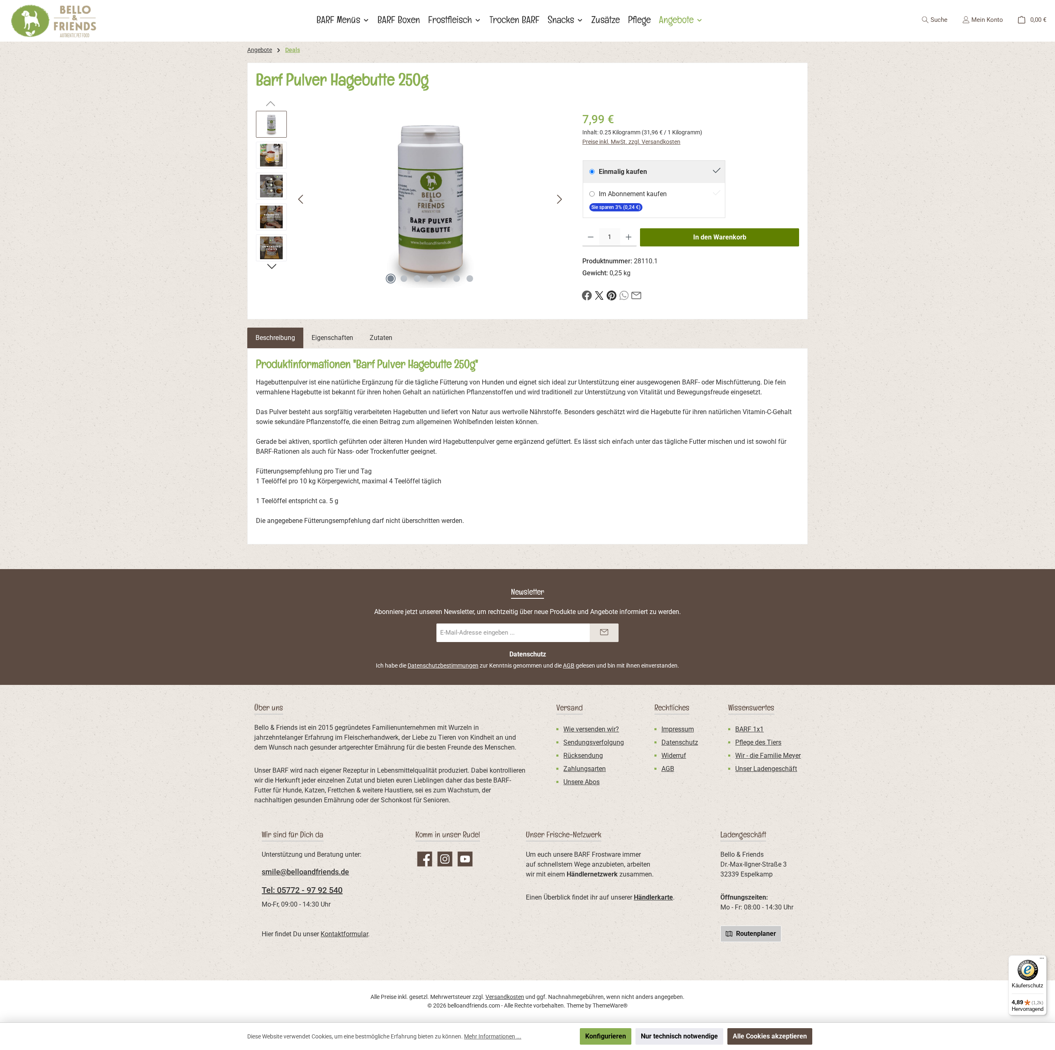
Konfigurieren (605, 1036)
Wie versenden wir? (591, 729)
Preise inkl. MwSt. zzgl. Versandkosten (631, 141)
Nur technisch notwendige (679, 1036)
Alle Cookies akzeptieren (770, 1036)
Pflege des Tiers (758, 742)
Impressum (677, 729)
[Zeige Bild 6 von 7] (456, 278)
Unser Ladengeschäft (766, 769)
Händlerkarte (653, 897)
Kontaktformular (344, 934)
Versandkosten (504, 997)
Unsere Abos (581, 782)
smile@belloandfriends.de (305, 871)
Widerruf (673, 755)
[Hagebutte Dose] (430, 199)
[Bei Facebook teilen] (587, 295)
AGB (568, 665)
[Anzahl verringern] (590, 237)
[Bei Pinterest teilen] (611, 295)
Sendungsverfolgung (593, 742)
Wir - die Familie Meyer (768, 755)
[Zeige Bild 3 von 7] (417, 278)
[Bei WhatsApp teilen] (624, 295)
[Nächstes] (559, 199)
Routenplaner (755, 934)
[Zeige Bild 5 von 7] (443, 278)
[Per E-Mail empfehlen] (636, 295)
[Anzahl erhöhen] (628, 237)
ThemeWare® (610, 1005)
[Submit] (604, 632)
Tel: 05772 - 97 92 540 (302, 890)
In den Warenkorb (719, 237)
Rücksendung (583, 755)
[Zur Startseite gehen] (53, 21)
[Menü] (1042, 960)
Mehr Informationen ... (492, 1036)
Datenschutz (679, 742)
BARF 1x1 (749, 729)
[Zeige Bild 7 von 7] (470, 278)
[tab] (275, 338)
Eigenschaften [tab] (332, 338)
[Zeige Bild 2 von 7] (404, 278)
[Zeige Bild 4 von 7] (430, 278)
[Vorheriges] (301, 199)
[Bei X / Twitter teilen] (599, 295)
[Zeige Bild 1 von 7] (390, 278)
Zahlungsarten (584, 769)
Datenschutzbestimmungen (443, 665)
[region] (411, 199)
